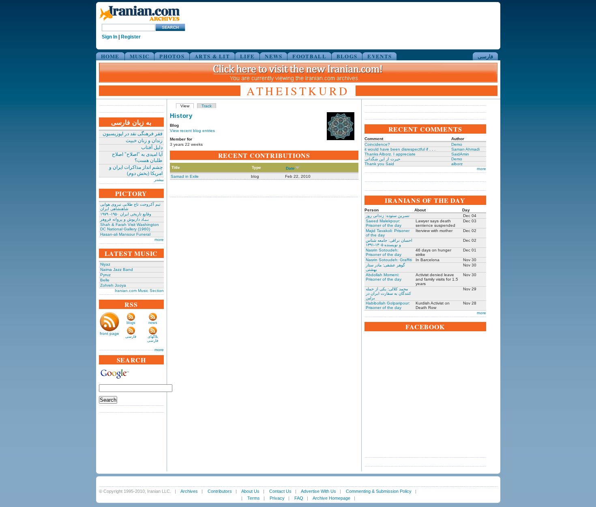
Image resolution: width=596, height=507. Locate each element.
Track (207, 106)
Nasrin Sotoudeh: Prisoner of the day (383, 252)
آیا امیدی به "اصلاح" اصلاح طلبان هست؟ (137, 157)
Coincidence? (377, 144)
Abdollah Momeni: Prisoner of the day (383, 277)
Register (131, 37)
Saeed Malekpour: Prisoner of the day (383, 223)
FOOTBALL (309, 56)
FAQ (298, 498)
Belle (104, 280)
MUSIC (140, 56)
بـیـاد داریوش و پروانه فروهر (124, 219)
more (159, 239)
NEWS (273, 56)
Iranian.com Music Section (139, 290)
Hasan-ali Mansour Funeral (125, 234)
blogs (130, 323)
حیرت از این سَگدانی (382, 159)
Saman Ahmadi (465, 149)
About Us (250, 491)
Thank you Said (379, 164)
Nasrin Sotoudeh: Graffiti (389, 260)
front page (109, 333)
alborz (457, 164)
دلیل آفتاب (152, 147)
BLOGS (347, 56)
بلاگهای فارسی (152, 338)
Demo (456, 144)
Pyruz (105, 275)
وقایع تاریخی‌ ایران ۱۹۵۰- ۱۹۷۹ (125, 214)
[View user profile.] (340, 138)
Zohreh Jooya (113, 285)
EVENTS (379, 56)
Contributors (220, 491)
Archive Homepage (331, 498)
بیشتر (159, 179)
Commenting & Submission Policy (379, 491)
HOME (110, 56)
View (184, 106)
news (152, 323)
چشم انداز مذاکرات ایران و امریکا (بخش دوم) (136, 170)
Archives (189, 491)
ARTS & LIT (212, 56)
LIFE (247, 56)
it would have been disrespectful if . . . (399, 149)
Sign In (109, 37)
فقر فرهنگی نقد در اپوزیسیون (133, 133)
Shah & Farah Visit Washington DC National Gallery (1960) (129, 226)
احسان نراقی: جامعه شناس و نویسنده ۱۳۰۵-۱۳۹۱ (389, 242)
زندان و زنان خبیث (144, 140)
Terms (253, 498)
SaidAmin (460, 154)
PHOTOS (171, 56)
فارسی (485, 56)
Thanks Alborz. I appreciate (390, 154)
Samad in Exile (185, 176)
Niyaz (105, 264)
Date (290, 168)
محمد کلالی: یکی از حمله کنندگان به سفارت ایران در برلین (388, 293)
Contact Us (280, 491)
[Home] (139, 21)
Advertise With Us (318, 491)
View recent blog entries (192, 130)
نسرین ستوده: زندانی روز (387, 215)
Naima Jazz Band (116, 269)
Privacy (277, 498)
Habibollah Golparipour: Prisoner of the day (388, 305)
